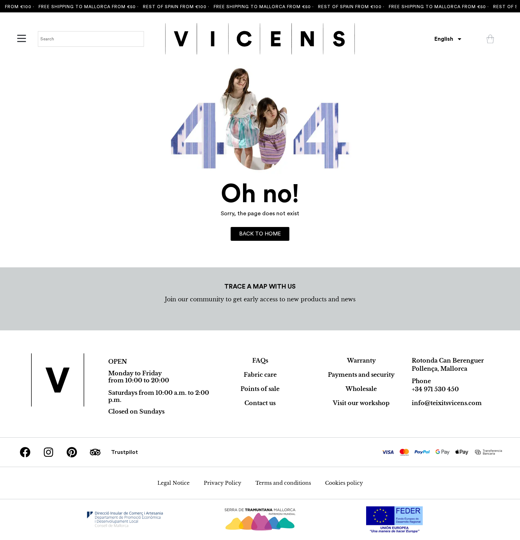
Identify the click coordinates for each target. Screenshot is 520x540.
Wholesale (361, 388)
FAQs (260, 360)
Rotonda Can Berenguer (448, 360)
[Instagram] (48, 452)
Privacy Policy (222, 483)
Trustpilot (124, 452)
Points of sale (260, 388)
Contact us (260, 403)
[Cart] (490, 38)
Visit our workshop (361, 403)
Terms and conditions (283, 483)
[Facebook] (25, 452)
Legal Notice (173, 483)
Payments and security (361, 374)
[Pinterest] (71, 452)
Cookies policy (344, 483)
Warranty (361, 360)
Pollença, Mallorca (439, 368)
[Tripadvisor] (95, 452)
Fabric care (260, 374)
